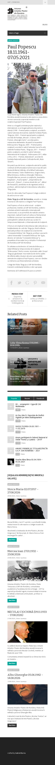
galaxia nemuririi (13, 40)
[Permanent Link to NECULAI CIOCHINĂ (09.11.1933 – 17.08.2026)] (27, 632)
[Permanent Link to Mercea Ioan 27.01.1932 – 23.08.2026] (27, 571)
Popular (14, 398)
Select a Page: (45, 2)
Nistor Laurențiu (21, 496)
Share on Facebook (11, 282)
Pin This (35, 282)
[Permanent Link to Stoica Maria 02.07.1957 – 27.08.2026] (27, 509)
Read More (12, 539)
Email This (43, 282)
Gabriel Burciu (20, 753)
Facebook (40, 398)
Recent (27, 398)
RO (46, 25)
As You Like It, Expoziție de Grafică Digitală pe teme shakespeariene (29, 416)
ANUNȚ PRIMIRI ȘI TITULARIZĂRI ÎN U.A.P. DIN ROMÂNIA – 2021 (31, 449)
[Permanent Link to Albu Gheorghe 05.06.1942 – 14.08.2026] (27, 694)
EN (43, 25)
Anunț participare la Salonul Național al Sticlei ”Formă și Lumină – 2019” (31, 438)
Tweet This (19, 282)
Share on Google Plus (27, 282)
